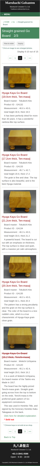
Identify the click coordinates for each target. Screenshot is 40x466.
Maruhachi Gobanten (20, 4)
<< (10, 58)
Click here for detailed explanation (20, 416)
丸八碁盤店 (21, 447)
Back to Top (9, 437)
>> (30, 58)
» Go (13, 22)
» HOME (6, 22)
